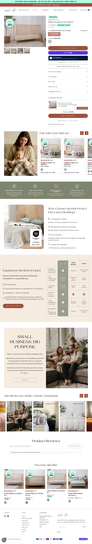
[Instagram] (4, 516)
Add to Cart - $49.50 (68, 48)
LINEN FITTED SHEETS (44, 522)
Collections (43, 512)
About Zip (24, 529)
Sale (34, 10)
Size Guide (84, 30)
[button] (86, 133)
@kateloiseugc (78, 404)
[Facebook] (8, 516)
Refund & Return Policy (27, 518)
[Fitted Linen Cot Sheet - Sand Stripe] (53, 105)
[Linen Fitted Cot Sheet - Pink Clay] (35, 479)
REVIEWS (83, 10)
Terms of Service (25, 525)
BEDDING (45, 10)
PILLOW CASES (43, 524)
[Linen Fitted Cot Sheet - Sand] (14, 479)
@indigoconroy (24, 404)
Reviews (23, 531)
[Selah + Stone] (63, 515)
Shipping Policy (25, 522)
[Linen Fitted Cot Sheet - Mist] (57, 479)
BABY (41, 526)
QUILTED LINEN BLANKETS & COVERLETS (46, 517)
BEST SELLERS (24, 10)
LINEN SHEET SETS (44, 520)
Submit (84, 526)
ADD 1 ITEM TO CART (68, 116)
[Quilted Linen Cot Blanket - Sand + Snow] (74, 148)
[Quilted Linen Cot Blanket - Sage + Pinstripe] (51, 148)
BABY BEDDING (58, 10)
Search (23, 516)
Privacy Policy (25, 520)
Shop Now (56, 5)
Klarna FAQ (24, 527)
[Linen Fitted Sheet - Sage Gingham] (78, 479)
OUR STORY (73, 10)
